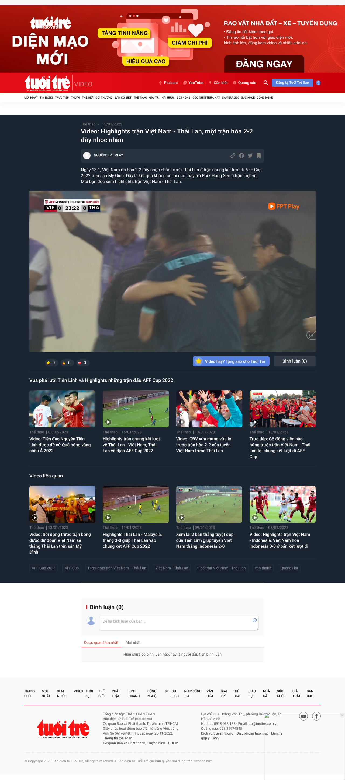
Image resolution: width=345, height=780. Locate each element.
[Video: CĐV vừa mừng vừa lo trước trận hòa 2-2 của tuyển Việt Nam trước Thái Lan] (209, 408)
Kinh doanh (134, 693)
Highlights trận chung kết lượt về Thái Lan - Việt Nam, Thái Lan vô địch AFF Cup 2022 (131, 444)
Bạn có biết (123, 97)
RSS (216, 738)
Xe (167, 691)
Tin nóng (46, 97)
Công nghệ (265, 97)
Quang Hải (289, 568)
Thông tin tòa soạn (117, 738)
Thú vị (75, 97)
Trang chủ (29, 693)
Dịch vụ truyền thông (217, 734)
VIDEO (83, 84)
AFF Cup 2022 (44, 568)
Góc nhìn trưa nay (206, 97)
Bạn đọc (310, 693)
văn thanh (263, 568)
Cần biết (221, 83)
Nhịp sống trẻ (192, 693)
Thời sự (89, 693)
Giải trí (154, 97)
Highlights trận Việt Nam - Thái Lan (117, 568)
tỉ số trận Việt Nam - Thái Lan (221, 568)
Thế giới (88, 97)
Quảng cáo (247, 83)
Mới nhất (31, 97)
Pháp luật (116, 693)
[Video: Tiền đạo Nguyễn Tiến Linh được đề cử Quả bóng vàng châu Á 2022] (62, 408)
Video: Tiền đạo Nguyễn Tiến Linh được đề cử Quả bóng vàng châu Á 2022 (60, 444)
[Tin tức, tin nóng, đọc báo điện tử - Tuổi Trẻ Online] (48, 83)
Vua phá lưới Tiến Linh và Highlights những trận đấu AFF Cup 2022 (101, 380)
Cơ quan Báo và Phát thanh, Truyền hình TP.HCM (140, 743)
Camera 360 (230, 97)
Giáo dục (252, 693)
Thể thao (140, 97)
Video (78, 691)
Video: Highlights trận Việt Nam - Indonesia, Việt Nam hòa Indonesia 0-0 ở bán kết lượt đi (280, 540)
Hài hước (168, 97)
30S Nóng (183, 97)
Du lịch (175, 693)
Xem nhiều (62, 693)
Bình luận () (294, 361)
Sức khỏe (248, 97)
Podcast (171, 83)
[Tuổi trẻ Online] (64, 729)
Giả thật (296, 693)
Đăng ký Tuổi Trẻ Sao (292, 83)
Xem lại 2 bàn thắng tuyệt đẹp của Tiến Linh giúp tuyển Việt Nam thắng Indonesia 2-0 (205, 540)
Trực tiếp (62, 97)
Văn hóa (210, 693)
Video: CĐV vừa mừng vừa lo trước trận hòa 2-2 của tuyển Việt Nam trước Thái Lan (204, 444)
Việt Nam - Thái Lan (171, 568)
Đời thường (104, 97)
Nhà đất (266, 693)
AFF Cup (72, 568)
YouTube (195, 83)
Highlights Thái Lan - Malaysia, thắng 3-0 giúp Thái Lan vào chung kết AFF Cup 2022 (132, 540)
